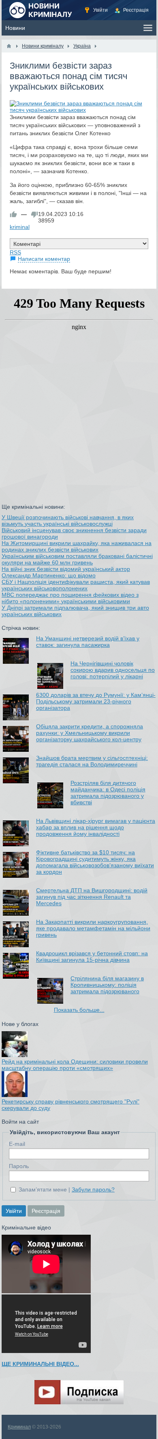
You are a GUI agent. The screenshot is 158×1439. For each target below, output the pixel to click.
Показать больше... (79, 1010)
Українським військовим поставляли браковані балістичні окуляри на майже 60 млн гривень (77, 559)
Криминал (19, 1427)
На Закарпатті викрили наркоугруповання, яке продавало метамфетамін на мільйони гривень (93, 928)
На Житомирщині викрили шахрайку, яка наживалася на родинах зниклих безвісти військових (77, 546)
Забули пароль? (93, 1189)
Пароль (19, 1166)
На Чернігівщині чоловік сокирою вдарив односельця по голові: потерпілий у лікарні (112, 670)
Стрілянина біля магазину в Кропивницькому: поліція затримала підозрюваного (107, 984)
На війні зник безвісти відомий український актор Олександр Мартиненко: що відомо (66, 572)
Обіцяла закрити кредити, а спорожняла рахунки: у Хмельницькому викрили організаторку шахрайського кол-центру (89, 733)
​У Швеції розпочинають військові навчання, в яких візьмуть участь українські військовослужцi (68, 520)
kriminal (20, 227)
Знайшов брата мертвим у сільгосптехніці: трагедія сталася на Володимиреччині (92, 761)
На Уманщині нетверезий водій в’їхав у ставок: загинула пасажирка (87, 641)
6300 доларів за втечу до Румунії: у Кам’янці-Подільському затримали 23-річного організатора (96, 701)
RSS (15, 252)
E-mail (17, 1144)
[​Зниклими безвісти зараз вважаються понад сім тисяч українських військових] (79, 106)
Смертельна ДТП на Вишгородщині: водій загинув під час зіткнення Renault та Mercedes (91, 896)
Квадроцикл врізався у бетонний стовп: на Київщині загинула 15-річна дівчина (92, 956)
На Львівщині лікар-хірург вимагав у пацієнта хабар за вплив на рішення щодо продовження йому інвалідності (95, 827)
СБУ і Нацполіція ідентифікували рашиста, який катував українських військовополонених (76, 585)
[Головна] (9, 46)
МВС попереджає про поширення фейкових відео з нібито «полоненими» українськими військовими (70, 598)
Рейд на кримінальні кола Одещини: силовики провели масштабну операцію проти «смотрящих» (75, 1064)
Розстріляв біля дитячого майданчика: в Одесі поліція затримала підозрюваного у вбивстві (107, 793)
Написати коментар (44, 259)
